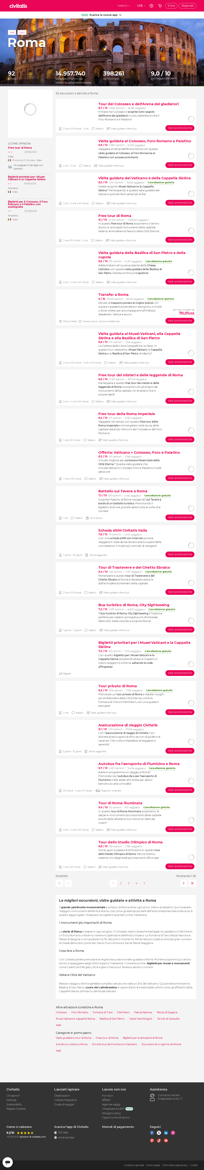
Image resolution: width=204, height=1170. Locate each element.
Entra (171, 5)
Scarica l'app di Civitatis (71, 1127)
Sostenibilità (14, 1104)
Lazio (22, 32)
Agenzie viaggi (111, 1104)
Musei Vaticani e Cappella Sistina (76, 1018)
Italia (12, 32)
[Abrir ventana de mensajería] (8, 1162)
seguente (182, 883)
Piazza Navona (143, 1012)
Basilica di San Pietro (112, 1018)
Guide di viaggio (64, 1104)
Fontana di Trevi (103, 1012)
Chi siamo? (13, 1095)
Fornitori (107, 1095)
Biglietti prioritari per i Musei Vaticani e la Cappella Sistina (26, 178)
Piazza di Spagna (167, 1012)
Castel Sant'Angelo (141, 1018)
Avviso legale (153, 1165)
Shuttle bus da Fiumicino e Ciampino (115, 1044)
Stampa (11, 1100)
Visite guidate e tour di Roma (74, 1037)
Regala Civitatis (16, 1108)
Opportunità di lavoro (116, 1117)
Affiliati (106, 1100)
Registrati (188, 5)
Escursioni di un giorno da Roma (161, 1044)
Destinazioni (62, 1095)
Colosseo (61, 1012)
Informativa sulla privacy (175, 1165)
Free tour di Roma (20, 148)
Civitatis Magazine (65, 1100)
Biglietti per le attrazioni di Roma (143, 1037)
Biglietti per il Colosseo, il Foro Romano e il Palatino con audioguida (28, 204)
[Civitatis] (18, 5)
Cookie (194, 1165)
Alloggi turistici (111, 1113)
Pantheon (123, 1012)
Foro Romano (80, 1012)
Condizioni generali (134, 1165)
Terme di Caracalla (168, 1018)
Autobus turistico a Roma (72, 1044)
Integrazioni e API (113, 1108)
